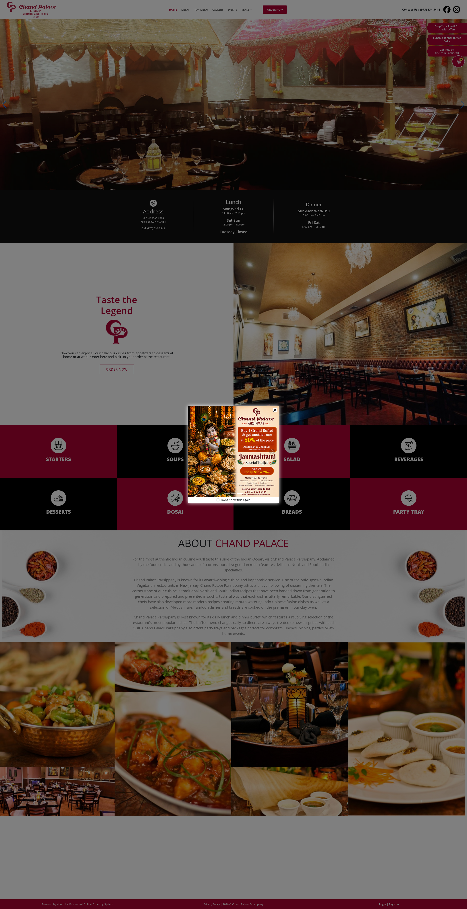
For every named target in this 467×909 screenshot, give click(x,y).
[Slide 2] (233, 493)
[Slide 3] (240, 493)
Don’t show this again (235, 500)
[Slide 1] (227, 493)
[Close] (275, 410)
